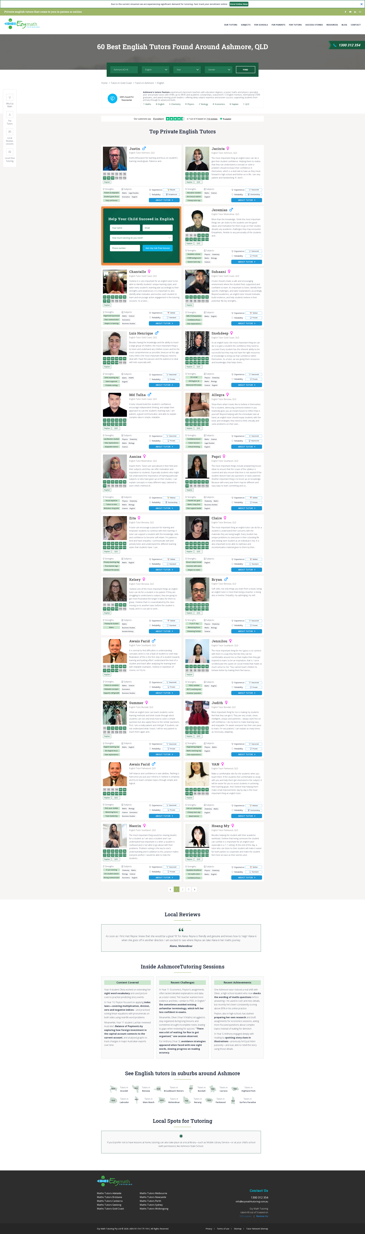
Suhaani (219, 272)
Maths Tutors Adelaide (109, 1193)
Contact (356, 24)
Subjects (246, 24)
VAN (215, 764)
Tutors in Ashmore (144, 83)
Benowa (146, 1089)
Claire (217, 518)
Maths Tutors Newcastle (153, 1197)
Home (104, 83)
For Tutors (295, 24)
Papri (216, 457)
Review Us (262, 1216)
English (160, 83)
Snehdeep (220, 333)
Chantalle (137, 272)
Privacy (209, 1228)
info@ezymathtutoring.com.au (252, 1201)
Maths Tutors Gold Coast (110, 1208)
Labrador (124, 1100)
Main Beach (148, 1100)
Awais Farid (139, 641)
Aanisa (135, 457)
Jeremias (219, 210)
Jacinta (218, 149)
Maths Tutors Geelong (109, 1204)
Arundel (124, 1089)
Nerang (198, 1100)
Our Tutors (230, 24)
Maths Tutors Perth (150, 1201)
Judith (217, 703)
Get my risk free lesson (158, 248)
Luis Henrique (141, 333)
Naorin (135, 826)
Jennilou (219, 641)
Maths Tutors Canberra (109, 1201)
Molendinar (174, 1100)
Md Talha (137, 395)
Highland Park (249, 1089)
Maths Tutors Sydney (151, 1204)
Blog (344, 24)
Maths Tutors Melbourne (153, 1193)
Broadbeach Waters (174, 1089)
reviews (246, 1216)
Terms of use (223, 1228)
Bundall (202, 1089)
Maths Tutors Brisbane (109, 1197)
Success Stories (314, 24)
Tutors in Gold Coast (121, 83)
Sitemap (238, 1228)
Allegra (218, 395)
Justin (134, 149)
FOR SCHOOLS (261, 24)
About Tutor (163, 200)
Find (245, 69)
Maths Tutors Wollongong (154, 1208)
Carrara (224, 1089)
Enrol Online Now (239, 4)
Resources (332, 24)
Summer (136, 703)
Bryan (217, 580)
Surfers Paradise (248, 1100)
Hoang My (221, 826)
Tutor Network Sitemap (257, 1228)
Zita (132, 518)
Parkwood (221, 1100)
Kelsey (135, 580)
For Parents (278, 24)
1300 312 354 (349, 45)
